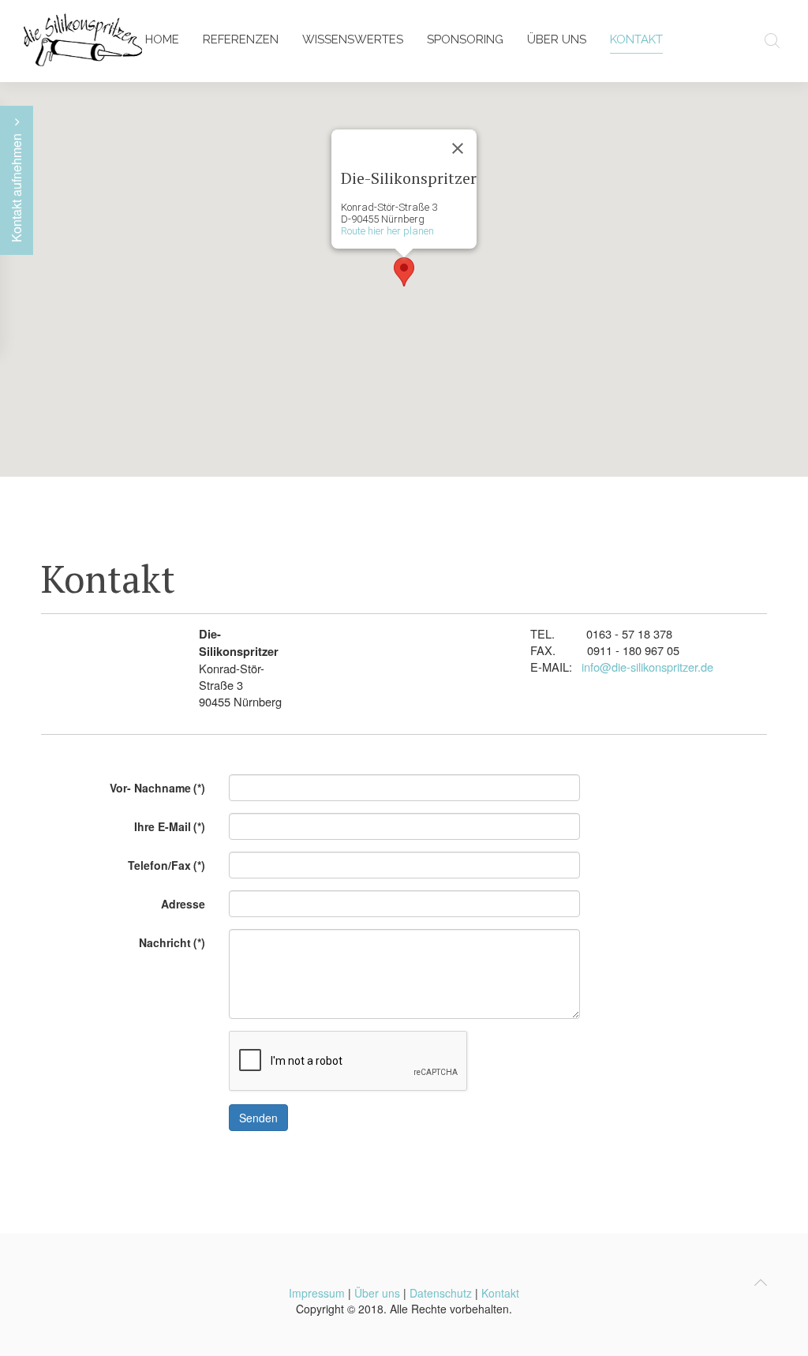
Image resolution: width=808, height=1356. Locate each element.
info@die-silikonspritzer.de (647, 666)
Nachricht (172, 942)
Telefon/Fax (166, 865)
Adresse (183, 904)
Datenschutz (441, 1293)
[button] (404, 272)
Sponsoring (465, 39)
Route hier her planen (387, 231)
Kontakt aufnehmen (16, 186)
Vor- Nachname (157, 788)
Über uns (556, 39)
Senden (258, 1118)
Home (162, 39)
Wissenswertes (352, 39)
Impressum (317, 1293)
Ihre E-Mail (169, 826)
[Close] (458, 148)
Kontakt (636, 39)
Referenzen (241, 39)
